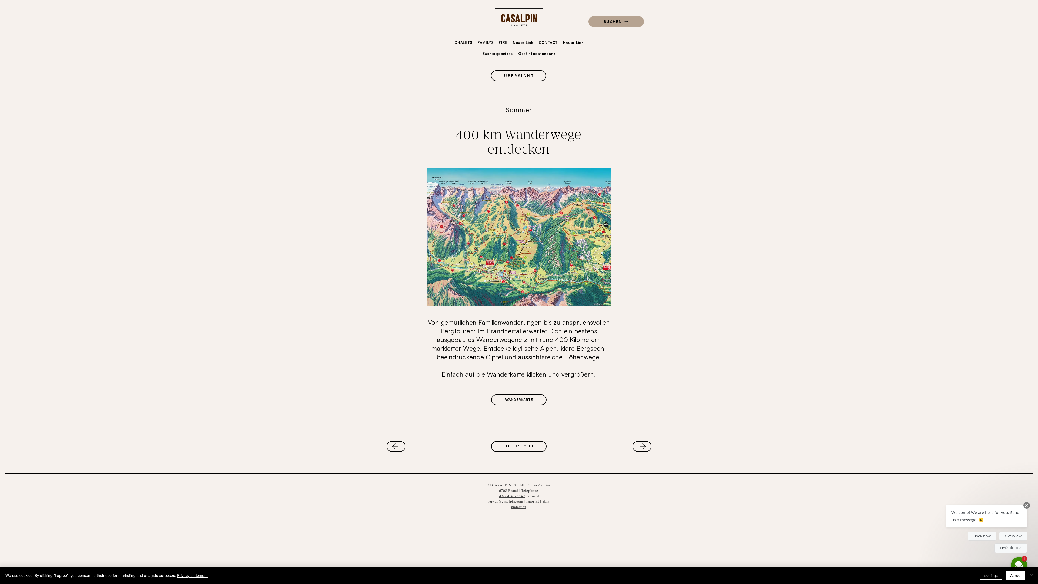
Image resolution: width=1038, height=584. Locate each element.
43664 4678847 (512, 495)
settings (991, 575)
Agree (1015, 575)
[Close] (1031, 575)
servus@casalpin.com (505, 501)
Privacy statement (192, 575)
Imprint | (533, 501)
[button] (986, 516)
